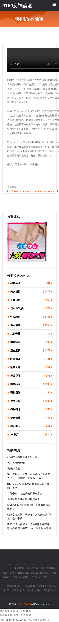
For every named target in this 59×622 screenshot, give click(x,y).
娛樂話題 (31, 384)
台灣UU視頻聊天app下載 (35, 586)
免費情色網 (19, 568)
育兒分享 (31, 400)
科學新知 (31, 358)
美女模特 (31, 291)
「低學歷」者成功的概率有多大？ (26, 493)
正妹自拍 (31, 299)
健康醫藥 (31, 417)
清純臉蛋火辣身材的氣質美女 (23, 499)
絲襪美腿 (31, 283)
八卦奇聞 (31, 333)
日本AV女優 (31, 308)
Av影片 (31, 434)
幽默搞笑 (31, 342)
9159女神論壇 (24, 604)
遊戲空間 (31, 375)
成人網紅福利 (33, 590)
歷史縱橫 (31, 350)
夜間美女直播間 (39, 577)
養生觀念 (31, 409)
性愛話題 (31, 316)
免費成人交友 (18, 590)
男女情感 (31, 325)
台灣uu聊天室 (13, 586)
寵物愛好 (31, 392)
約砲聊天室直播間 (21, 577)
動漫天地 (31, 367)
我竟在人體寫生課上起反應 (22, 457)
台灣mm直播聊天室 (19, 572)
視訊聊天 (31, 426)
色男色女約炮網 (16, 462)
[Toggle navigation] (54, 4)
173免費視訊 (48, 590)
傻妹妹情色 (13, 468)
